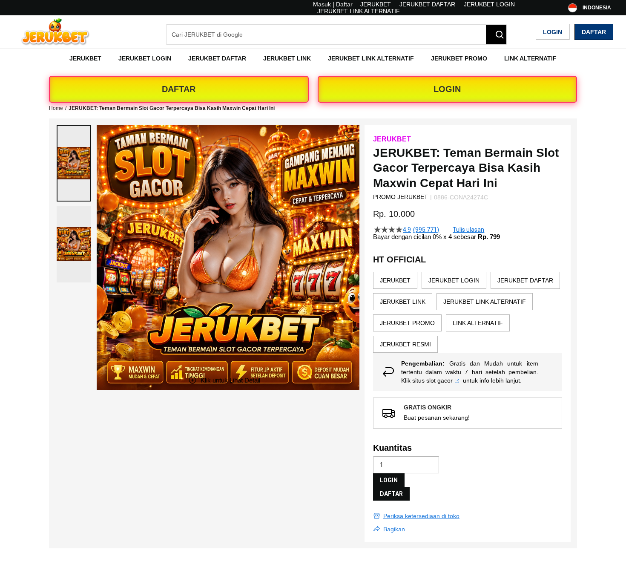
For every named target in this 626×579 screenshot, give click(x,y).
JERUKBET (375, 4)
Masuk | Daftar (333, 4)
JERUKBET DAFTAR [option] (525, 280)
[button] (74, 163)
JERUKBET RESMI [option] (405, 344)
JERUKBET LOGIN (489, 4)
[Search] (496, 34)
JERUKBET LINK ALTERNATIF (358, 11)
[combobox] (336, 34)
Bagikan (394, 529)
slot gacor (439, 380)
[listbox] (467, 312)
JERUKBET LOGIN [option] (454, 280)
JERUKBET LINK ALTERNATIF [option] (484, 301)
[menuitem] (85, 58)
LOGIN (447, 89)
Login (552, 32)
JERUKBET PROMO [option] (407, 323)
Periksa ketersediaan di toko (421, 516)
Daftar (594, 32)
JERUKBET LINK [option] (402, 301)
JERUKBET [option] (395, 280)
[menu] (313, 58)
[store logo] (55, 32)
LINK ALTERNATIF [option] (478, 323)
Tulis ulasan (468, 230)
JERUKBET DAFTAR (427, 4)
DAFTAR (178, 89)
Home (56, 108)
